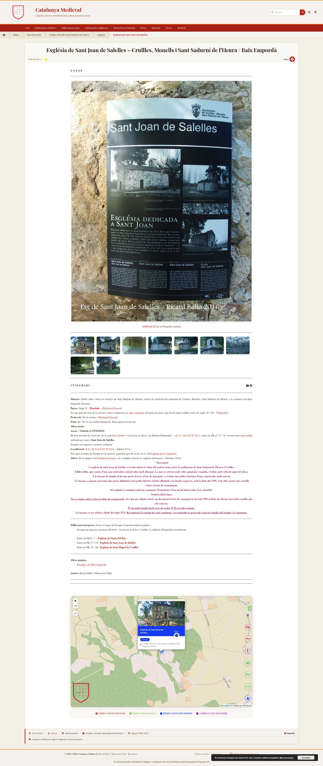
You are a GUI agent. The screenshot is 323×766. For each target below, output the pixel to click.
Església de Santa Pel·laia (112, 538)
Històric (181, 28)
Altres (169, 28)
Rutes (143, 28)
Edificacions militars (45, 28)
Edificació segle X (50, 739)
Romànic (79, 739)
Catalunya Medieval (58, 9)
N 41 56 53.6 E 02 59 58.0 (99, 449)
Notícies (156, 28)
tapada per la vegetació (164, 453)
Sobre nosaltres (202, 753)
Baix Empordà (34, 34)
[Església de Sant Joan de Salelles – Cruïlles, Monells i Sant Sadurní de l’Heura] (82, 345)
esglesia (101, 34)
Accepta (306, 757)
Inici (27, 28)
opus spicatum (136, 412)
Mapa (16, 34)
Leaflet (226, 705)
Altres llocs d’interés (124, 28)
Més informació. (287, 757)
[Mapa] (315, 12)
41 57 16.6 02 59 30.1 (188, 435)
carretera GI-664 (115, 435)
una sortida (246, 435)
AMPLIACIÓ (149, 326)
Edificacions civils (70, 28)
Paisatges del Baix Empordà (91, 564)
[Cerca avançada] (309, 12)
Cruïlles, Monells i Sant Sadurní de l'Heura (69, 34)
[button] (161, 651)
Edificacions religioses (96, 28)
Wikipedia (221, 412)
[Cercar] (302, 12)
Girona (71, 739)
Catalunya (36, 739)
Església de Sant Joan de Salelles (118, 542)
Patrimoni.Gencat (112, 408)
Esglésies (62, 739)
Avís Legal (217, 753)
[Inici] (4, 35)
